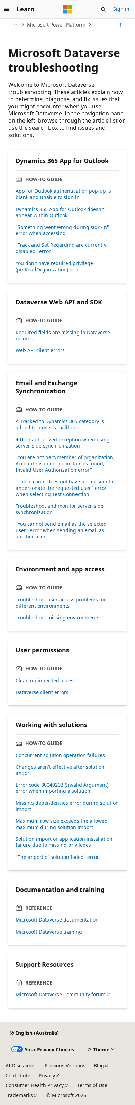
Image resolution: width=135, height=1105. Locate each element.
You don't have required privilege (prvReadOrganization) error (54, 266)
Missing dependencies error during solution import (67, 806)
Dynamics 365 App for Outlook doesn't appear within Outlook (60, 212)
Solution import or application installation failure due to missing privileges (64, 842)
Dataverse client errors (42, 692)
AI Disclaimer (21, 1065)
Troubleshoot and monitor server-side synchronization (60, 509)
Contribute (18, 1075)
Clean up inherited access (46, 680)
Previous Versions (65, 1065)
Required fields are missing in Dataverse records (63, 335)
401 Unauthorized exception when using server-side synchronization (63, 442)
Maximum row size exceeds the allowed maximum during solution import (62, 824)
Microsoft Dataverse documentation (57, 920)
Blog (99, 1065)
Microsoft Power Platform (56, 24)
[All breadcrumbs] (14, 24)
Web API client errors (40, 350)
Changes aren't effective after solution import (60, 770)
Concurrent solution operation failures (60, 755)
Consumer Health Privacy (35, 1085)
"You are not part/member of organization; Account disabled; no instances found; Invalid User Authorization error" (65, 463)
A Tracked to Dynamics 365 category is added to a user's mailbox (60, 424)
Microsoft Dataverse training (49, 932)
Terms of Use (92, 1085)
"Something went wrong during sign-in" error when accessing (62, 230)
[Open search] (103, 9)
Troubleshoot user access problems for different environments (61, 603)
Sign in (121, 9)
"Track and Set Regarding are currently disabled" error (61, 248)
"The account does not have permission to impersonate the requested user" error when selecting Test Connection (64, 487)
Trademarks (19, 1095)
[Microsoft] (67, 9)
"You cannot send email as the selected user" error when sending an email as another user (61, 530)
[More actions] (121, 24)
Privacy (47, 1075)
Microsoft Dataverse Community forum (61, 994)
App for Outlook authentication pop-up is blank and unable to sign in (63, 194)
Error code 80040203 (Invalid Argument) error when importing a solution (62, 788)
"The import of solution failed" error (57, 857)
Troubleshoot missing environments (57, 617)
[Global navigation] (7, 9)
